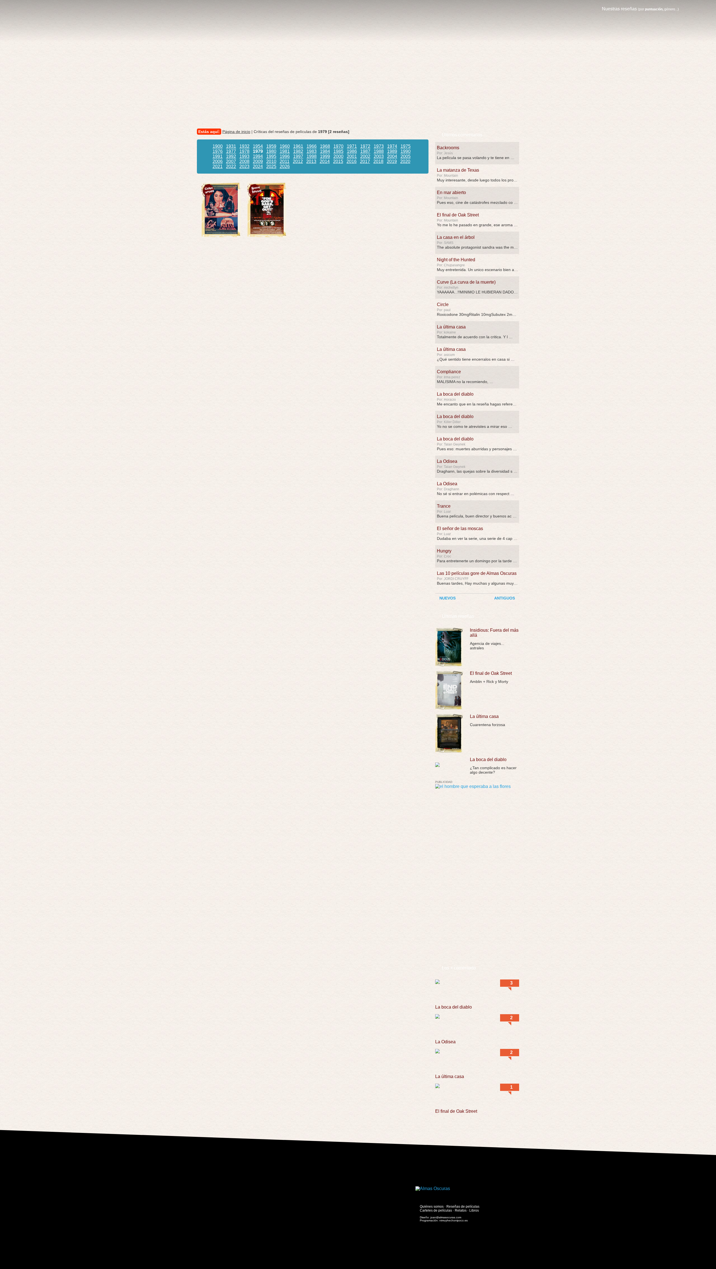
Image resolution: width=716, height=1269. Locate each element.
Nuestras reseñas (640, 8)
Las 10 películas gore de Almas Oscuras (477, 573)
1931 (231, 146)
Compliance (449, 371)
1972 (365, 146)
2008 (244, 161)
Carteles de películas (436, 1210)
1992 (231, 156)
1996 (285, 156)
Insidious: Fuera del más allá (494, 633)
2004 (392, 156)
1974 (392, 146)
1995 (271, 156)
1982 (298, 151)
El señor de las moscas (460, 528)
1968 (325, 146)
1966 (312, 146)
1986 (352, 151)
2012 (298, 161)
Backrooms (448, 147)
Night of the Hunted (456, 259)
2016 (352, 161)
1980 (271, 151)
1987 (365, 151)
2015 (338, 161)
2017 (365, 161)
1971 (352, 146)
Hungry (444, 551)
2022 (231, 166)
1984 (325, 151)
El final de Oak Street (458, 215)
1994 (258, 156)
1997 (298, 156)
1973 (379, 146)
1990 (406, 151)
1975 (406, 146)
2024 (258, 166)
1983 (312, 151)
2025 (271, 166)
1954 (258, 146)
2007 (231, 161)
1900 (218, 146)
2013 (311, 161)
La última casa (451, 327)
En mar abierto (451, 192)
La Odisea (447, 461)
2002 (365, 156)
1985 (338, 151)
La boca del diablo (455, 394)
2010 (271, 161)
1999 (325, 156)
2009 (258, 161)
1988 (379, 151)
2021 (218, 166)
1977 (231, 151)
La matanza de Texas (458, 170)
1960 (285, 146)
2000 (338, 156)
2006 (218, 161)
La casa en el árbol (456, 237)
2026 (285, 166)
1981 (285, 151)
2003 (379, 156)
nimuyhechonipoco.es (453, 1220)
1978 (244, 151)
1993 (244, 156)
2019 (392, 161)
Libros (474, 1210)
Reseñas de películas (462, 1207)
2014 (325, 161)
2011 (284, 161)
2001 (352, 156)
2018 (378, 161)
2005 (406, 156)
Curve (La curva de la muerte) (466, 282)
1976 (218, 151)
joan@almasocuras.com (445, 1217)
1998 (312, 156)
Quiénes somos (432, 1207)
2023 (244, 166)
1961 (298, 146)
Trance (444, 506)
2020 (405, 161)
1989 (392, 151)
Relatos (461, 1210)
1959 (271, 146)
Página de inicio (236, 131)
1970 (338, 146)
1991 (218, 156)
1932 (244, 146)
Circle (443, 304)
